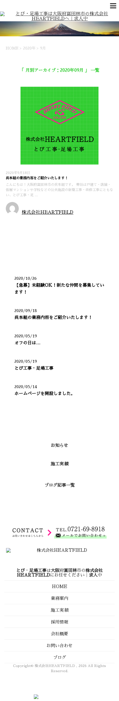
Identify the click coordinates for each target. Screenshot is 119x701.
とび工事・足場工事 (33, 368)
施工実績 (59, 464)
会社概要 (59, 634)
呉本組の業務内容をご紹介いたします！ (37, 178)
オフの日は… (27, 343)
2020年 (29, 48)
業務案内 (59, 598)
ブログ (59, 657)
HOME (59, 586)
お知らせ (15, 222)
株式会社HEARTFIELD (47, 212)
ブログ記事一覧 (59, 485)
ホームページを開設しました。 (44, 393)
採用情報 (59, 622)
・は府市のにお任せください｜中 (59, 572)
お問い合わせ (59, 645)
